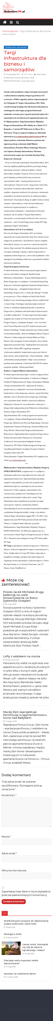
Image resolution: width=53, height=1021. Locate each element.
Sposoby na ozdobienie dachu (20, 973)
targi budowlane (21, 77)
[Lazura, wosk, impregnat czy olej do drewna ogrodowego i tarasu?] (12, 943)
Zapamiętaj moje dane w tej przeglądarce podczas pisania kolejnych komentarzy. (26, 893)
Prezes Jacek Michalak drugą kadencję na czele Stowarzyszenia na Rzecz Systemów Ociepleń (23, 596)
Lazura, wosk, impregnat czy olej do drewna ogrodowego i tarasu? (35, 947)
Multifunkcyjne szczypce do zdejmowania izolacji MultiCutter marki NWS (26, 922)
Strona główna (10, 31)
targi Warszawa (28, 81)
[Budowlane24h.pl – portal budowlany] (5, 22)
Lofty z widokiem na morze (21, 656)
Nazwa (6, 836)
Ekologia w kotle (12, 934)
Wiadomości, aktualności (16, 47)
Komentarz (9, 795)
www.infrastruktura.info (17, 460)
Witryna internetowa (14, 870)
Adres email (9, 853)
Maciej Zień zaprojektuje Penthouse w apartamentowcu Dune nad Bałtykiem (25, 715)
